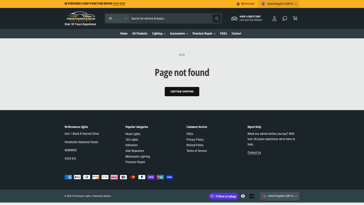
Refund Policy (195, 145)
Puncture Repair (202, 33)
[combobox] (176, 18)
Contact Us (254, 152)
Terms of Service (197, 151)
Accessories (177, 33)
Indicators (132, 145)
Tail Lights (132, 139)
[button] (295, 18)
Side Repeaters (135, 151)
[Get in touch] (285, 18)
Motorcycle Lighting (138, 156)
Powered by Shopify (101, 196)
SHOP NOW (119, 3)
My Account (247, 3)
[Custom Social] (251, 196)
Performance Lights (81, 196)
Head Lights (133, 134)
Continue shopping (182, 91)
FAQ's (190, 134)
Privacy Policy (195, 139)
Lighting (157, 33)
